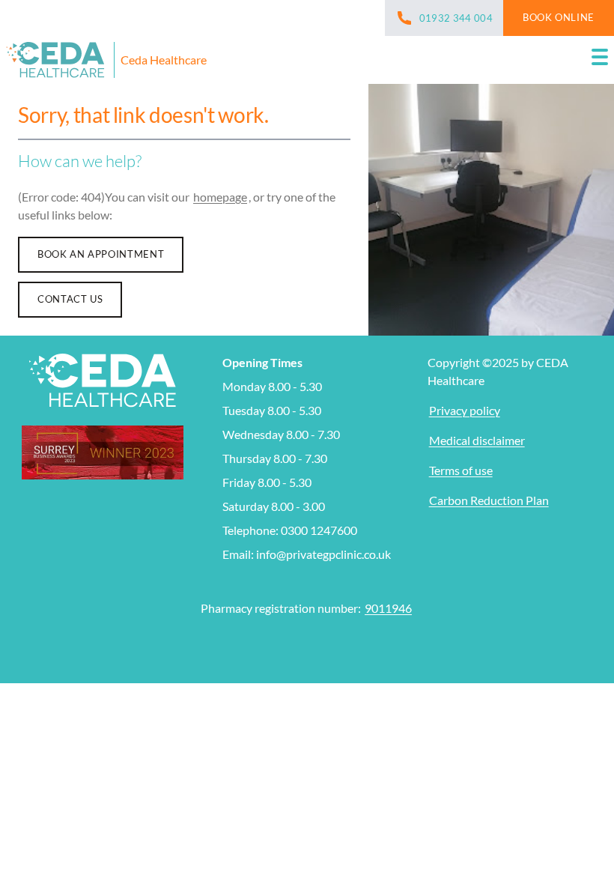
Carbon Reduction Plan (489, 500)
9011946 (388, 608)
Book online (559, 17)
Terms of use (461, 470)
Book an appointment (100, 254)
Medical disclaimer (477, 440)
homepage (220, 197)
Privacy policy (464, 410)
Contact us (70, 299)
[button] (600, 60)
